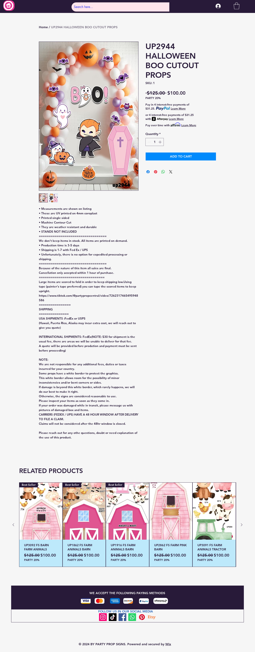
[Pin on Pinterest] (155, 171)
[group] (127, 524)
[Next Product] (241, 524)
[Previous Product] (13, 524)
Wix (168, 644)
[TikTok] (113, 617)
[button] (236, 5)
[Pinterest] (142, 617)
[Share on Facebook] (148, 171)
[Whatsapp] (132, 617)
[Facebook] (122, 617)
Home (43, 27)
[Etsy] (152, 617)
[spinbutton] (155, 142)
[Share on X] (170, 171)
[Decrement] (149, 142)
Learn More (178, 108)
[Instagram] (103, 617)
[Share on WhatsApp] (163, 171)
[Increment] (160, 142)
